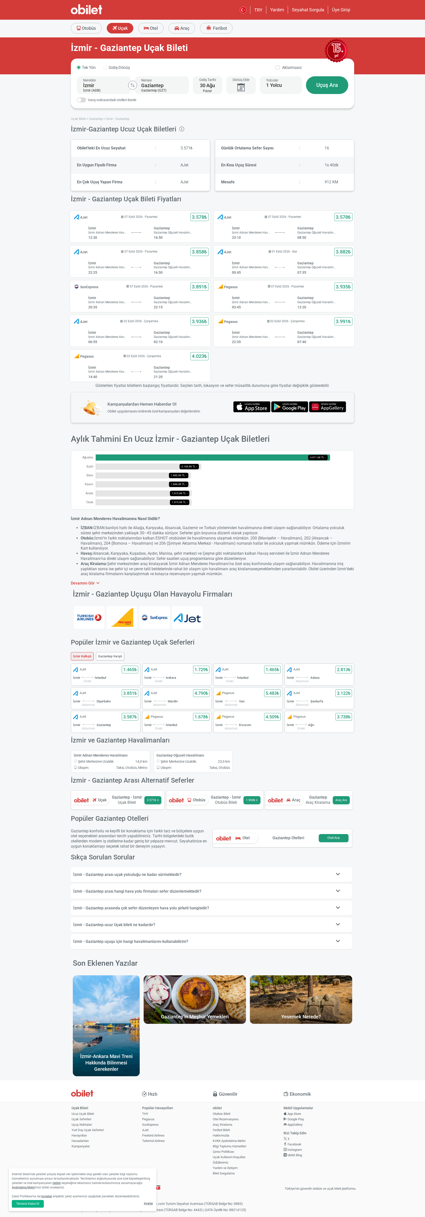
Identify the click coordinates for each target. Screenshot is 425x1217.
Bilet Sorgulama (224, 1173)
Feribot (219, 28)
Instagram (294, 1150)
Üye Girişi (341, 9)
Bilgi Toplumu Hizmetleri (229, 1146)
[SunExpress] (154, 617)
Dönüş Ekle (241, 80)
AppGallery (295, 1124)
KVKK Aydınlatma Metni (229, 1141)
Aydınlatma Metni (23, 1187)
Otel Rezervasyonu (226, 1119)
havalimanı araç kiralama (231, 569)
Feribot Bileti (221, 1130)
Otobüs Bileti (221, 1114)
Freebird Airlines (153, 1135)
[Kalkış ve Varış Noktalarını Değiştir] (132, 85)
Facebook (294, 1144)
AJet (145, 1130)
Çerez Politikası (223, 1152)
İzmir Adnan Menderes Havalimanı (101, 755)
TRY (258, 10)
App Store (294, 1114)
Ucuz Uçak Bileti (83, 1114)
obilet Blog (294, 1155)
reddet (56, 1183)
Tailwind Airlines (153, 1141)
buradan (46, 1196)
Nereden (89, 80)
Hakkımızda (221, 1135)
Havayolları (79, 1135)
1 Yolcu (274, 85)
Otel (153, 28)
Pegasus (148, 1119)
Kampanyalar (81, 1146)
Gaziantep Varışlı (110, 656)
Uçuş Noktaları (82, 1124)
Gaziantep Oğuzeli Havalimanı (180, 755)
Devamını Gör (83, 583)
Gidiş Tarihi (207, 80)
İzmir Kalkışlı (82, 656)
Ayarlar (148, 1203)
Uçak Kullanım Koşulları (229, 1157)
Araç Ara (341, 800)
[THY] (89, 617)
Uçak (122, 28)
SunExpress (150, 1124)
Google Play (295, 1119)
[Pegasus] (121, 617)
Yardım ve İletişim (225, 1168)
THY (145, 1114)
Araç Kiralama (222, 1124)
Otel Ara (333, 838)
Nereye (146, 80)
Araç (184, 28)
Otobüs (88, 28)
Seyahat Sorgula (308, 9)
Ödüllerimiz (220, 1162)
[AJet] (187, 617)
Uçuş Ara (327, 85)
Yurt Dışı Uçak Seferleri (88, 1130)
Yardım (277, 9)
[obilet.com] (98, 13)
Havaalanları (80, 1141)
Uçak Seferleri (81, 1119)
